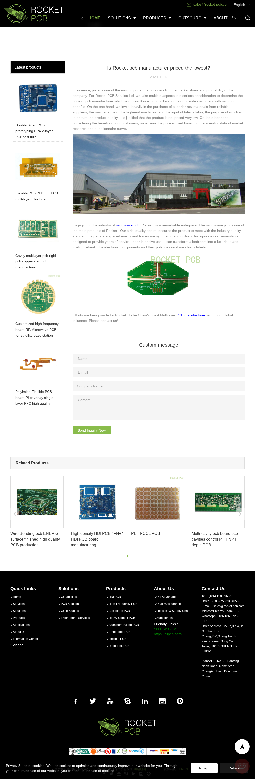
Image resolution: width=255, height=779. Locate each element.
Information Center (25, 639)
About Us (19, 632)
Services (19, 604)
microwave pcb (127, 225)
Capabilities (69, 597)
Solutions (19, 611)
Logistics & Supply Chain (173, 611)
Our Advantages (167, 597)
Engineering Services (75, 618)
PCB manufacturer (190, 315)
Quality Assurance (168, 604)
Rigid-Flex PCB (119, 646)
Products (19, 618)
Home (17, 597)
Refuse (234, 768)
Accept (204, 768)
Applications (21, 625)
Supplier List (164, 618)
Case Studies (70, 611)
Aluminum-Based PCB (124, 625)
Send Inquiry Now (92, 430)
